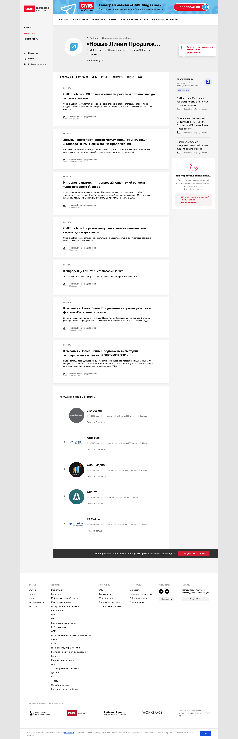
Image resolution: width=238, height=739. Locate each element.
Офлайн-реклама (60, 685)
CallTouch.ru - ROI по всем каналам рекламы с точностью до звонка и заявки (109, 96)
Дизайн (55, 672)
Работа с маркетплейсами (65, 689)
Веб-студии (57, 590)
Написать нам (166, 599)
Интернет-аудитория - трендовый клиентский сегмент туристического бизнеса (104, 184)
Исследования (36, 602)
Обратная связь (138, 598)
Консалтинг (57, 610)
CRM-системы (105, 598)
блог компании (185, 79)
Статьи (32, 590)
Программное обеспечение (65, 606)
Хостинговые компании (110, 606)
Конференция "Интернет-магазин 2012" (93, 271)
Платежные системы (109, 602)
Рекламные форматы (141, 594)
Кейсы (32, 598)
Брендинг (56, 594)
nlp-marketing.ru (95, 60)
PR (52, 677)
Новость (67, 88)
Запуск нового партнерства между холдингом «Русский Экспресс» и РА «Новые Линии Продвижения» (105, 142)
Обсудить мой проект (194, 553)
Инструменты (31, 39)
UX (52, 619)
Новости (33, 606)
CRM (53, 631)
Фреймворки (104, 594)
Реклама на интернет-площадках (68, 652)
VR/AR (54, 639)
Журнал (28, 28)
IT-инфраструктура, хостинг (65, 648)
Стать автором (183, 90)
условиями (69, 732)
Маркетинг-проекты (61, 602)
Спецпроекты (137, 602)
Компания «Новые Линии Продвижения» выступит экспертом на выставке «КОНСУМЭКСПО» (100, 353)
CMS (100, 590)
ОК (205, 734)
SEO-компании (59, 627)
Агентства (29, 33)
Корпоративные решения (64, 623)
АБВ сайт (93, 437)
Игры (53, 615)
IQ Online (93, 519)
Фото (53, 664)
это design (94, 410)
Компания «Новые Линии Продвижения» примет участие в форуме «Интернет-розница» (107, 310)
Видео (54, 656)
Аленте (92, 492)
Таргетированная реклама (65, 668)
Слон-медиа (96, 465)
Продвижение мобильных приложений (71, 635)
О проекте (135, 590)
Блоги (32, 594)
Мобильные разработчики (64, 598)
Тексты (55, 681)
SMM (53, 644)
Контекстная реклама (62, 660)
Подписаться (195, 599)
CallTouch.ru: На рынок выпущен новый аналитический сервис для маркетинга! (104, 230)
